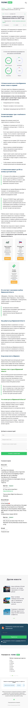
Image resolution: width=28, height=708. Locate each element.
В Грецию (3, 667)
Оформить (7, 258)
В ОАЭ (2, 660)
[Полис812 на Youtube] (14, 699)
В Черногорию (4, 671)
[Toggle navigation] (26, 3)
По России (3, 666)
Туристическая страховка (9, 685)
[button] (11, 675)
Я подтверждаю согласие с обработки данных (14, 641)
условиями (18, 640)
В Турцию (3, 661)
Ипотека (18, 685)
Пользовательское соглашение (14, 702)
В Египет (3, 664)
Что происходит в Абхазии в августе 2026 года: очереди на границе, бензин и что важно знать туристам (18, 590)
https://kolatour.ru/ (8, 491)
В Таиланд (3, 663)
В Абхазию (3, 669)
